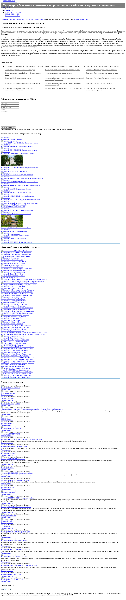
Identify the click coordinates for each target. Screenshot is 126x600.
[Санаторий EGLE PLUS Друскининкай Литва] (17, 347)
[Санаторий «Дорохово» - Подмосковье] (15, 315)
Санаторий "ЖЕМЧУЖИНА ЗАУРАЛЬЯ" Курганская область (22, 178)
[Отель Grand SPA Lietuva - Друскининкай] (16, 368)
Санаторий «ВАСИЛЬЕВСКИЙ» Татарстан (16, 252)
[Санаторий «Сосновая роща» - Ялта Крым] (16, 375)
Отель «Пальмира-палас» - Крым (12, 277)
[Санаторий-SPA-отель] (9, 141)
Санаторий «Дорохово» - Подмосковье (14, 316)
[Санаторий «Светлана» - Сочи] (12, 318)
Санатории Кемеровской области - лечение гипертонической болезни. (19, 89)
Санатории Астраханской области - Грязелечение (102, 66)
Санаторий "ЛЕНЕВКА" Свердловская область (17, 175)
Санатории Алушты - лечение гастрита (99, 83)
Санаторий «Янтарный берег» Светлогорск (16, 270)
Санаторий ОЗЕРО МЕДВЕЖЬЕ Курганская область (19, 565)
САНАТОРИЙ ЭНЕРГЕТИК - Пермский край (17, 313)
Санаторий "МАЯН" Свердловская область (16, 189)
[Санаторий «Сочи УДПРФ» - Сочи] (13, 297)
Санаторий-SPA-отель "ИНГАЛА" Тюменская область (19, 143)
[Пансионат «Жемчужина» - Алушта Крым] (16, 254)
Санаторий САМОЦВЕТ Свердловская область (17, 473)
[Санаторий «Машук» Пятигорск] (13, 322)
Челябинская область (8, 492)
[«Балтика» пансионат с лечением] (13, 364)
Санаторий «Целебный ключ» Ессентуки (15, 327)
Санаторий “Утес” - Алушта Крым (13, 263)
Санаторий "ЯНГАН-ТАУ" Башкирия (14, 171)
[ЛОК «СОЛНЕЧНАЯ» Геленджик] (13, 343)
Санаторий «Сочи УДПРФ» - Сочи (13, 299)
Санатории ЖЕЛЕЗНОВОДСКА (12, 580)
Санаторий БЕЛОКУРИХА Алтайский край (16, 507)
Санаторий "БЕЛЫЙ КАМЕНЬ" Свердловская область (19, 203)
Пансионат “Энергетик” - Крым (12, 267)
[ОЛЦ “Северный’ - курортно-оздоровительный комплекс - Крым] (24, 332)
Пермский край (6, 521)
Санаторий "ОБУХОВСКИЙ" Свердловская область (19, 150)
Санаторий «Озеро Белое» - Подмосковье (15, 356)
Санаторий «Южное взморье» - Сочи (13, 352)
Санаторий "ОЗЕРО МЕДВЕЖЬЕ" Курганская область (19, 182)
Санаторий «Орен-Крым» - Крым (12, 338)
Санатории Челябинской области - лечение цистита (62, 70)
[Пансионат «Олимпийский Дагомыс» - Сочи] (17, 293)
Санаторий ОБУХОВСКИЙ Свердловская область (18, 498)
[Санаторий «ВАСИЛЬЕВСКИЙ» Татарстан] (16, 251)
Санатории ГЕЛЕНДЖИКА (10, 404)
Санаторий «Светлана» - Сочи (11, 320)
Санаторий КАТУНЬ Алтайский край (14, 556)
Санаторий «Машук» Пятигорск (12, 324)
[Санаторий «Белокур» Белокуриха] (13, 300)
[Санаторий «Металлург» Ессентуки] (14, 304)
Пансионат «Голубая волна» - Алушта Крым (16, 373)
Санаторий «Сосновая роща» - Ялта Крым (15, 377)
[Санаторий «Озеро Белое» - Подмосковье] (16, 354)
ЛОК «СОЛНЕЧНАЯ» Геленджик (12, 345)
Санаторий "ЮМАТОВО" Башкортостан (15, 235)
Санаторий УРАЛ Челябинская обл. (13, 207)
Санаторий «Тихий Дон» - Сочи (12, 274)
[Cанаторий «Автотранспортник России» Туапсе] (18, 357)
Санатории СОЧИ (7, 468)
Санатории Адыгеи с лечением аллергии (59, 73)
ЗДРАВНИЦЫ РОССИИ (13, 12)
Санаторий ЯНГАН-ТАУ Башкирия (13, 459)
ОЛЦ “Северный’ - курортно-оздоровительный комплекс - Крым (23, 334)
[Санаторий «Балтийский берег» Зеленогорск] (17, 308)
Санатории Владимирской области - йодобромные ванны (24, 66)
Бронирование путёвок (12, 16)
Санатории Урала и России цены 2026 (13, 19)
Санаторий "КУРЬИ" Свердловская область (16, 192)
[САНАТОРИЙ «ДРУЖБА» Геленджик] (15, 340)
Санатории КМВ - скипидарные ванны (18, 78)
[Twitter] (6, 589)
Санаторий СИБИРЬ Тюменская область (15, 480)
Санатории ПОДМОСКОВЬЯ (11, 428)
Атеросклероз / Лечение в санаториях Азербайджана (22, 83)
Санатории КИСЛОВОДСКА (11, 574)
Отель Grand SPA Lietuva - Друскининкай (15, 370)
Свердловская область (8, 516)
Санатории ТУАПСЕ (8, 453)
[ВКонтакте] (4, 589)
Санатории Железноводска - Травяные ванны (101, 70)
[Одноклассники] (8, 589)
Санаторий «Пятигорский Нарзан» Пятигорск (16, 292)
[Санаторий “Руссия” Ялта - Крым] (13, 329)
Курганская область (8, 393)
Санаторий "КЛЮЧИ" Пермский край (14, 231)
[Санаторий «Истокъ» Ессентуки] (13, 286)
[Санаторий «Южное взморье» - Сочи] (14, 350)
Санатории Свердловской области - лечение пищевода (63, 88)
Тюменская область (7, 398)
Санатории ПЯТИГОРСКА (10, 388)
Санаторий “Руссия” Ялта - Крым (12, 331)
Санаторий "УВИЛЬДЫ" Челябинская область (17, 146)
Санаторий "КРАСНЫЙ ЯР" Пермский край (16, 228)
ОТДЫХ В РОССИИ (12, 14)
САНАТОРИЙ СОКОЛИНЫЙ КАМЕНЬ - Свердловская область (23, 281)
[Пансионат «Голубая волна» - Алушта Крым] (17, 372)
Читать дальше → (7, 389)
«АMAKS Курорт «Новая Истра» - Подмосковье (17, 363)
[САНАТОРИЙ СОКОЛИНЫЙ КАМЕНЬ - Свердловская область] (24, 279)
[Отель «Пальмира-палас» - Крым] (13, 276)
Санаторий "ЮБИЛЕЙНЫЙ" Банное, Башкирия (17, 196)
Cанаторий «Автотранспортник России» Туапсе (17, 359)
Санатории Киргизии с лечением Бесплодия (20, 70)
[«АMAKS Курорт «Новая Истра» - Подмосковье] (18, 361)
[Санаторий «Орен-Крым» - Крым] (13, 336)
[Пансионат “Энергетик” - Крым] (13, 265)
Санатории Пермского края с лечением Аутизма (102, 73)
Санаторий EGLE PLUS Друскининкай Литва (17, 348)
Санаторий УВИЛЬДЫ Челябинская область (16, 549)
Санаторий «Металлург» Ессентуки (13, 306)
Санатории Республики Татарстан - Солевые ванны (103, 78)
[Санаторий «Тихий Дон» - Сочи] (13, 272)
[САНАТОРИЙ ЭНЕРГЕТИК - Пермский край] (17, 311)
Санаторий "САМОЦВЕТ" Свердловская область (18, 153)
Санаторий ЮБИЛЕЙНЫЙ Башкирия (14, 446)
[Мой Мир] (10, 589)
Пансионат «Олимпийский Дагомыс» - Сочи (16, 295)
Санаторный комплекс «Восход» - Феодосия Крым (18, 284)
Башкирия (4, 418)
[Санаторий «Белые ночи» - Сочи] (13, 258)
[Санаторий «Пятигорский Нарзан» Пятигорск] (17, 290)
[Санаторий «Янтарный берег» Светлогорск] (16, 268)
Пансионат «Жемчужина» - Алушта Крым (15, 256)
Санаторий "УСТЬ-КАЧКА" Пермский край (16, 214)
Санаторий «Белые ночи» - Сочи (12, 260)
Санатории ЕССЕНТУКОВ (10, 434)
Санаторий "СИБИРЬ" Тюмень (11, 139)
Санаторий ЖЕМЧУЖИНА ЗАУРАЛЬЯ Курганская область (21, 439)
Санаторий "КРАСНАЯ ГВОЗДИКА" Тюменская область (20, 199)
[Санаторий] (5, 137)
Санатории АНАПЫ (8, 487)
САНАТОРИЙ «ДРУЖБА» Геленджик (14, 341)
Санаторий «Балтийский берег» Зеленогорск (16, 309)
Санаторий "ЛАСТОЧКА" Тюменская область (17, 210)
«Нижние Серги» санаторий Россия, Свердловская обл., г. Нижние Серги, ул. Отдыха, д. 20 (32, 409)
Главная (7, 10)
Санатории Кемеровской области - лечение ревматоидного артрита (100, 89)
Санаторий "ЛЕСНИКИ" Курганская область (16, 242)
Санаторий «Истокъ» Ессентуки (12, 288)
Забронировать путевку (81, 19)
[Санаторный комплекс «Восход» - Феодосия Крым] (19, 283)
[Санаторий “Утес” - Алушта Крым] (13, 261)
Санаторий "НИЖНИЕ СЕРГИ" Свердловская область (19, 167)
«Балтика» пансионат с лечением (12, 366)
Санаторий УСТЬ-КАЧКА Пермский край (15, 532)
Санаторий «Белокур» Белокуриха (13, 302)
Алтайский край (6, 526)
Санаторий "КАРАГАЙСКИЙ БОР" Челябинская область (20, 185)
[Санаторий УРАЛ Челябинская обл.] (14, 205)
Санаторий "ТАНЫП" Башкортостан (13, 238)
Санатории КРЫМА (8, 423)
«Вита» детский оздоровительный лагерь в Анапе (62, 66)
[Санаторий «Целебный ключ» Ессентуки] (16, 325)
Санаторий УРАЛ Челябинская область (14, 540)
